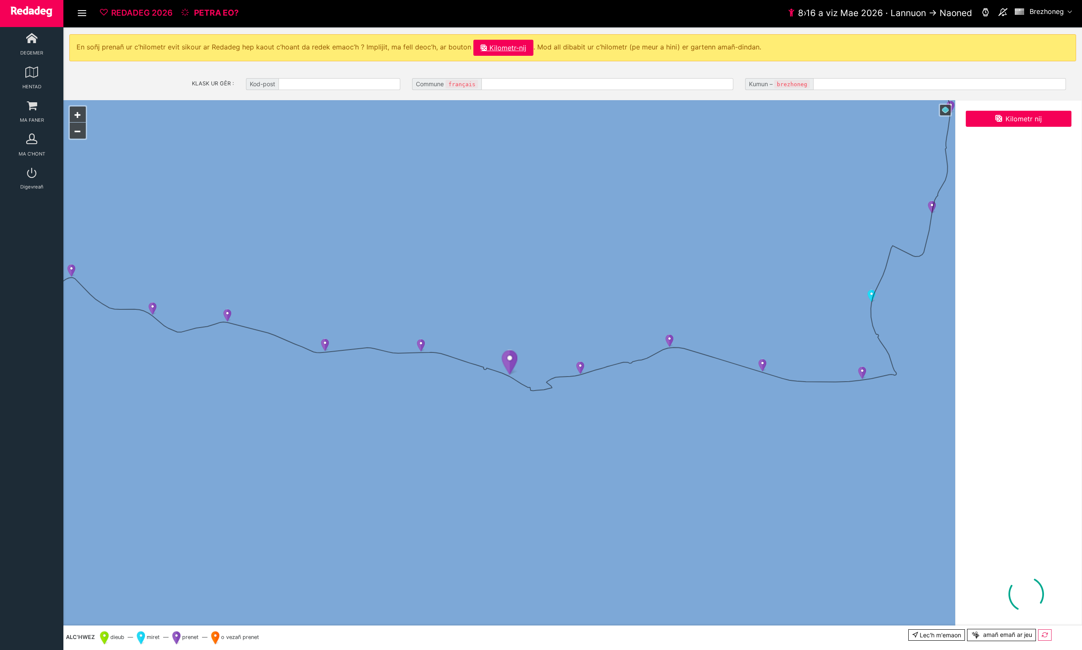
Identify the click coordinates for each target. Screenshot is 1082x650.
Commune (445, 83)
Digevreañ (32, 187)
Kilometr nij (1023, 119)
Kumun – (778, 83)
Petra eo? (215, 13)
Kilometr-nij (507, 48)
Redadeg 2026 (141, 13)
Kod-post (262, 83)
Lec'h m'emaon (939, 635)
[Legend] (945, 110)
